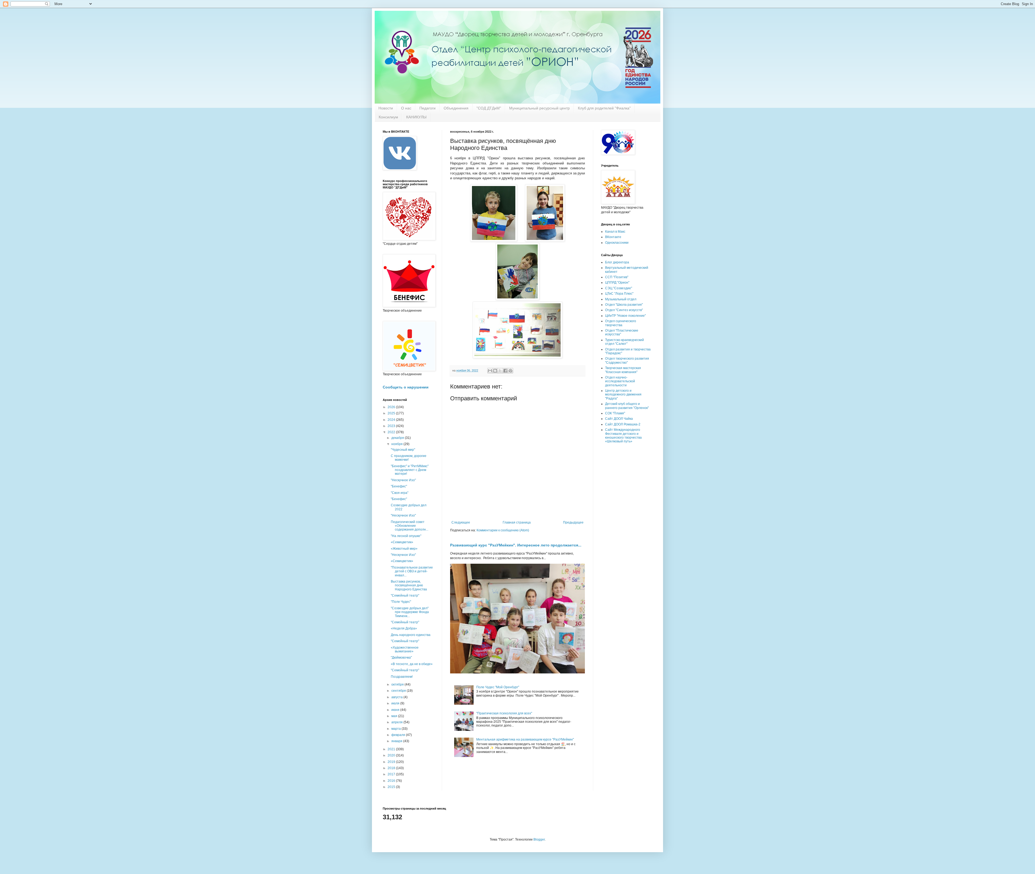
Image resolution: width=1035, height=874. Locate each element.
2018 (392, 768)
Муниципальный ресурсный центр (539, 108)
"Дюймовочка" (401, 657)
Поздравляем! (402, 677)
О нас (406, 108)
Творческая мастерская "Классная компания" (623, 370)
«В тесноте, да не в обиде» (412, 664)
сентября (399, 691)
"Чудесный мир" (403, 450)
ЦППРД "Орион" (617, 282)
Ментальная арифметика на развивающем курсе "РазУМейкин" (525, 739)
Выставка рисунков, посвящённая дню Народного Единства (409, 585)
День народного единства (410, 635)
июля (395, 703)
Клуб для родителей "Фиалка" (604, 108)
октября (398, 684)
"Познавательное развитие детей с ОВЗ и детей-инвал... (412, 571)
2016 (392, 781)
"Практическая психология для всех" (504, 713)
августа (397, 697)
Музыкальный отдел (620, 299)
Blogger (539, 839)
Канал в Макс (615, 231)
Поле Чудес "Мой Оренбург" (497, 687)
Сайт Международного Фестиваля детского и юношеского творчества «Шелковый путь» (623, 435)
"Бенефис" (399, 486)
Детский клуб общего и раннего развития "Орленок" (627, 406)
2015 (392, 787)
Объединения (456, 108)
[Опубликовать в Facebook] (505, 370)
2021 (392, 749)
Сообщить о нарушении (406, 387)
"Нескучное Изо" (403, 480)
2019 (392, 762)
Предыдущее (573, 522)
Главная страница (517, 522)
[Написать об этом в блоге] (495, 370)
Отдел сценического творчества (620, 323)
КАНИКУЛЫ (416, 117)
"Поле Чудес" (401, 602)
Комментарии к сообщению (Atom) (503, 530)
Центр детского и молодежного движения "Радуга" (623, 394)
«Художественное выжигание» (405, 649)
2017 (392, 774)
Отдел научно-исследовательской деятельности (620, 381)
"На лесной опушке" (406, 536)
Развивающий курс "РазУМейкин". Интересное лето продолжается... (515, 545)
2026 (392, 407)
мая (394, 716)
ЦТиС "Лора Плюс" (619, 293)
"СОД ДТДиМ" (489, 108)
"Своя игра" (399, 493)
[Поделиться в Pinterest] (510, 370)
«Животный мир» (404, 548)
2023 (392, 426)
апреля (397, 722)
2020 (392, 755)
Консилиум (388, 117)
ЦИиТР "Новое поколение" (625, 316)
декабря (398, 438)
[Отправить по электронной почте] (490, 370)
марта (396, 729)
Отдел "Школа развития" (624, 305)
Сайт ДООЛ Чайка (619, 419)
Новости (385, 108)
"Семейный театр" (405, 595)
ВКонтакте (613, 237)
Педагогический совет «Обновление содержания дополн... (409, 526)
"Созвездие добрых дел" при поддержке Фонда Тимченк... (410, 612)
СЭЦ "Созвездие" (618, 288)
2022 (392, 432)
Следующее (460, 522)
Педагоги (427, 108)
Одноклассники (617, 243)
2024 (392, 420)
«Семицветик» (402, 542)
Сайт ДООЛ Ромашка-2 (622, 424)
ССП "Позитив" (616, 277)
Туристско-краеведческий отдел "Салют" (624, 342)
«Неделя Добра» (404, 628)
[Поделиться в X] (500, 370)
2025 (392, 413)
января (397, 741)
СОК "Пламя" (615, 413)
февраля (398, 735)
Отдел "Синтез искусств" (624, 310)
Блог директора (617, 262)
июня (395, 710)
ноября (397, 444)
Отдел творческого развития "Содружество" (627, 360)
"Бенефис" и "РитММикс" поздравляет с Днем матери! (410, 470)
